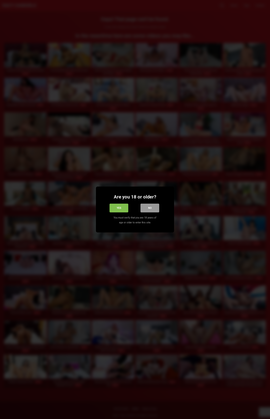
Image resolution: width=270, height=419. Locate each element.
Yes (119, 207)
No (150, 207)
